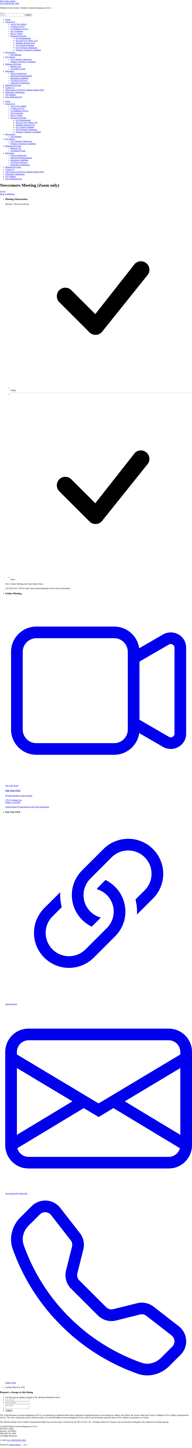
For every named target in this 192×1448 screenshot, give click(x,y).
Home (7, 19)
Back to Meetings (7, 194)
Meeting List (15, 66)
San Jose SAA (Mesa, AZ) (27, 41)
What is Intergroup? (18, 73)
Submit (9, 1411)
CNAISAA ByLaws (18, 80)
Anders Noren (15, 1445)
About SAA (10, 22)
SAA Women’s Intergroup (26, 48)
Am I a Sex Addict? (18, 24)
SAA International (23, 38)
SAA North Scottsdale (25, 45)
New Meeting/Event (13, 97)
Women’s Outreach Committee (28, 50)
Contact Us (9, 87)
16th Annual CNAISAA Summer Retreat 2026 (24, 90)
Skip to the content (7, 1)
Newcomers (10, 52)
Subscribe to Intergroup (20, 83)
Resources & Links (18, 36)
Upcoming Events (17, 69)
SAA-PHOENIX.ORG (9, 3)
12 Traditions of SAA (19, 29)
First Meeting (15, 55)
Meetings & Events (13, 64)
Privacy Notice (16, 33)
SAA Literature (16, 31)
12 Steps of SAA (17, 26)
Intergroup (9, 71)
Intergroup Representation (21, 76)
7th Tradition (10, 95)
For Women (10, 57)
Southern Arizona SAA (25, 43)
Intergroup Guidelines (19, 78)
